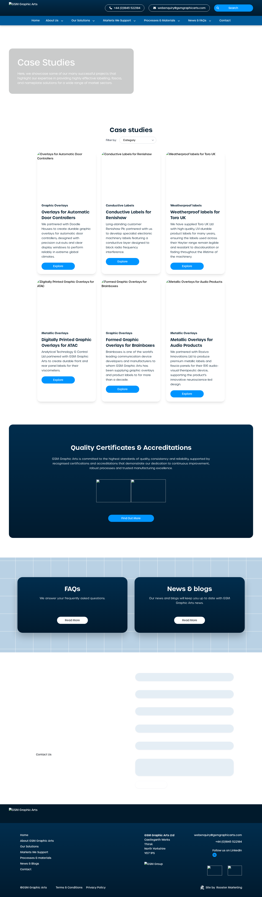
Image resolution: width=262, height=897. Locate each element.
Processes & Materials (159, 20)
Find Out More (131, 518)
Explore (58, 266)
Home (36, 20)
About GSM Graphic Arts (35, 35)
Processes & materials (35, 858)
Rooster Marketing (229, 887)
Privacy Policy (96, 887)
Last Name (143, 687)
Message (141, 756)
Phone (140, 721)
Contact (225, 20)
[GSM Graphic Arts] (23, 8)
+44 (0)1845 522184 (228, 842)
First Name (143, 670)
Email (139, 704)
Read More (72, 620)
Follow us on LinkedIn (227, 850)
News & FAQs (197, 20)
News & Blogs (29, 863)
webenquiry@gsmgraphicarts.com (218, 835)
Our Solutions (80, 20)
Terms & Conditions (69, 887)
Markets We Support (117, 20)
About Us (52, 20)
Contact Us (44, 754)
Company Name (147, 738)
